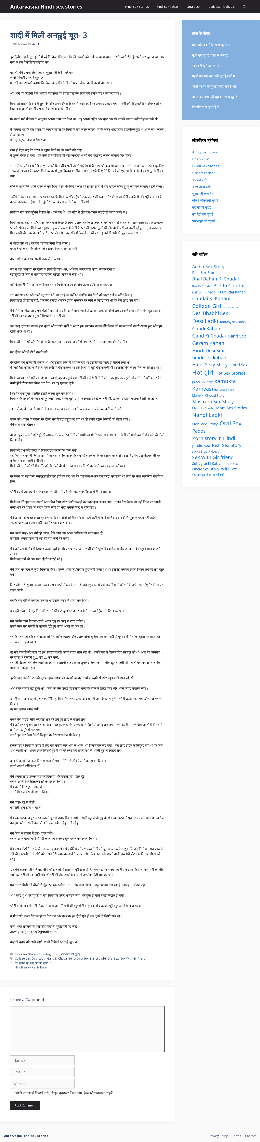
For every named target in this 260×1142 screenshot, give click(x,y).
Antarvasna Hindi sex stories (46, 6)
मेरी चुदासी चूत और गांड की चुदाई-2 (33, 963)
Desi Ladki (39, 958)
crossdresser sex (231, 307)
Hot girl (202, 372)
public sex (201, 445)
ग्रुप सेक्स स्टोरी (202, 186)
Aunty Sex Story (204, 152)
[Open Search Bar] (244, 6)
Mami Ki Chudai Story (208, 395)
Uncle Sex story (205, 468)
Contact (250, 1136)
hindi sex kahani (168, 6)
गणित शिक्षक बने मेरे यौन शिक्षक (31, 967)
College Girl (22, 958)
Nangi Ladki (98, 958)
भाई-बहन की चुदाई (70, 954)
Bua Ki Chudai (201, 286)
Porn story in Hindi (213, 438)
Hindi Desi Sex (78, 958)
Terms (236, 1136)
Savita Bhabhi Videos (205, 451)
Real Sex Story (226, 445)
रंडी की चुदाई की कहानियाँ (208, 474)
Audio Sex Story (208, 267)
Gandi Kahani (206, 328)
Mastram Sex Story (213, 401)
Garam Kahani (208, 343)
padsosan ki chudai (222, 6)
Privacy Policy (218, 1136)
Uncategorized (49, 954)
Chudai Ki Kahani (211, 298)
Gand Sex (237, 336)
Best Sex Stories (205, 272)
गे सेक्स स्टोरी (200, 179)
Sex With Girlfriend (132, 958)
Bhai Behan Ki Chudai (215, 279)
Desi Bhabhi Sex (210, 313)
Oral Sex (113, 958)
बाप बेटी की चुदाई (202, 214)
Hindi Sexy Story (210, 364)
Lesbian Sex (227, 389)
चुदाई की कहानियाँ (203, 193)
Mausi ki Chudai (203, 408)
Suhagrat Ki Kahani (207, 463)
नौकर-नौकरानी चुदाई (205, 200)
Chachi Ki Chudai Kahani (226, 292)
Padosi (199, 431)
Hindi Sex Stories (137, 6)
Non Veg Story (205, 423)
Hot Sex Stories (230, 373)
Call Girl (198, 292)
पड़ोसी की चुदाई (201, 207)
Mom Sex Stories (231, 408)
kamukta (225, 380)
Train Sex (231, 464)
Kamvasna (205, 388)
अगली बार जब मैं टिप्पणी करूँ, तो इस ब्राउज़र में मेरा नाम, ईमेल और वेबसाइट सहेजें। (65, 1093)
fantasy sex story (233, 322)
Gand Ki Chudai (57, 958)
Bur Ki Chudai (228, 285)
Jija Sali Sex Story (202, 382)
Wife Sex (229, 469)
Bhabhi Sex (201, 159)
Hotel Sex (239, 365)
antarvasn (193, 6)
